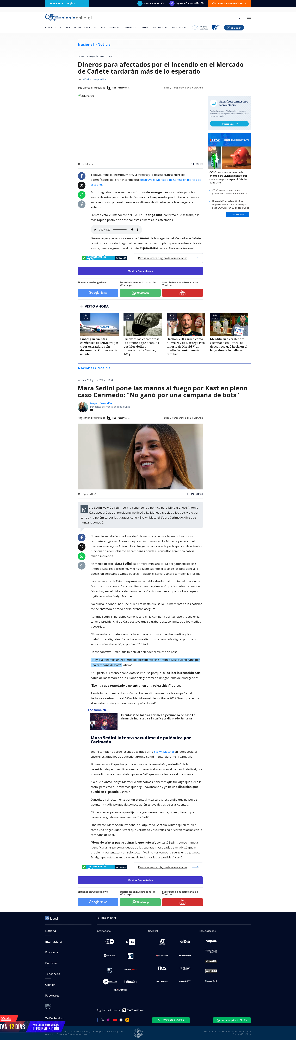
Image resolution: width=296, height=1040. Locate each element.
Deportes (114, 27)
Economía (99, 27)
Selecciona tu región (62, 3)
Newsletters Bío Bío (154, 3)
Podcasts (50, 27)
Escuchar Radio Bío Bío (230, 3)
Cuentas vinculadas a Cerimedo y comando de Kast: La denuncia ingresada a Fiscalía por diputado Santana (158, 716)
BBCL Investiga (160, 27)
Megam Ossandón (101, 403)
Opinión (144, 27)
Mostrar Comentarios (140, 271)
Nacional (65, 27)
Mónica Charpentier (94, 79)
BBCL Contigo (180, 27)
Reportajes (52, 995)
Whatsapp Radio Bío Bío (234, 1020)
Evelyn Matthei (164, 752)
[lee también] (104, 721)
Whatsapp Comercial (173, 1019)
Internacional (82, 27)
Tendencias (130, 27)
